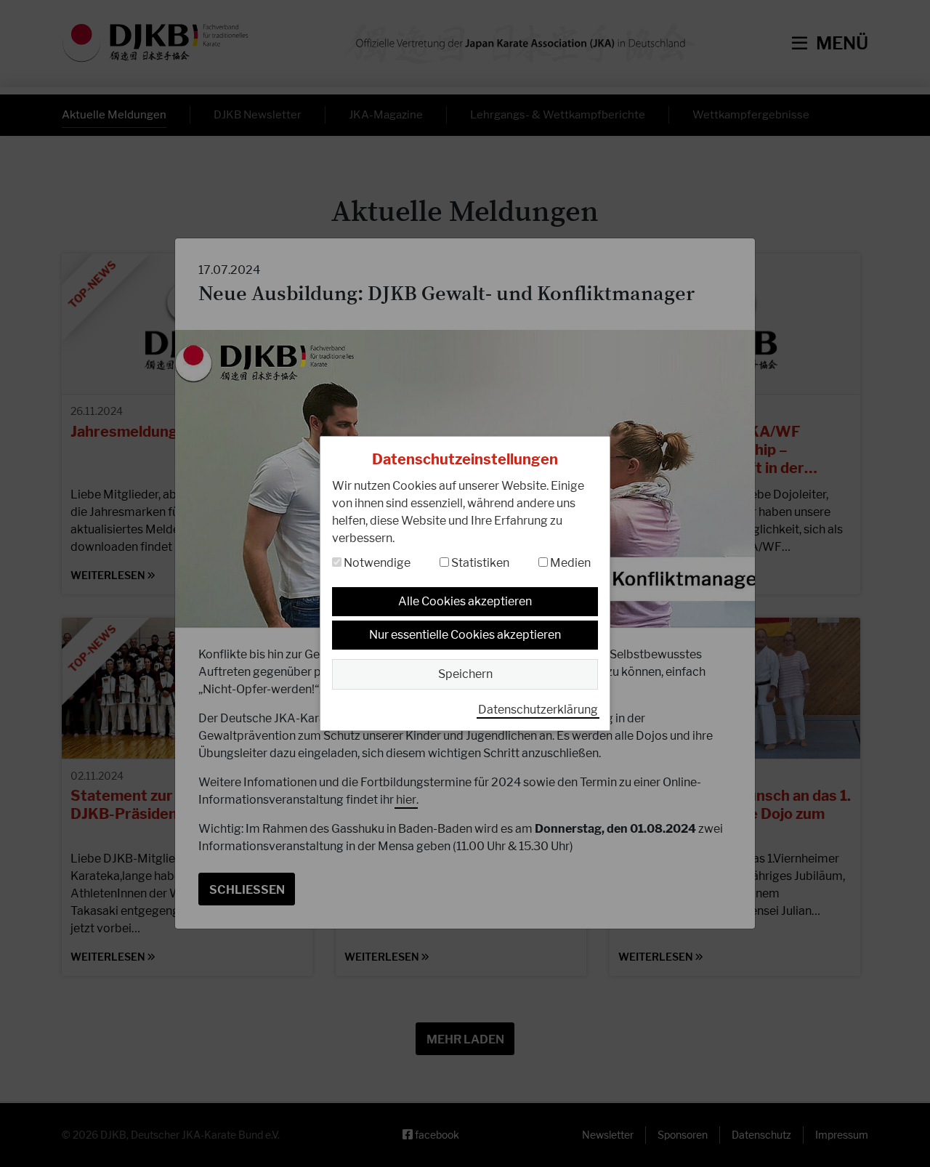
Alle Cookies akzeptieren (465, 601)
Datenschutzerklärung (538, 709)
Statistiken (479, 563)
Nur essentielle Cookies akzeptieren (465, 635)
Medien (569, 563)
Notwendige (376, 563)
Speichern (465, 674)
